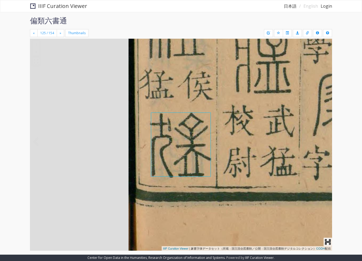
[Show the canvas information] (307, 33)
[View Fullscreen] (36, 61)
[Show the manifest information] (317, 33)
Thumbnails (77, 33)
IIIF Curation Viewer (62, 6)
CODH (320, 248)
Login (326, 6)
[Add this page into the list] (278, 33)
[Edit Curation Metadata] (268, 33)
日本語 (290, 6)
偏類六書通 (48, 20)
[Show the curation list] (287, 33)
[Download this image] (297, 33)
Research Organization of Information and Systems (186, 257)
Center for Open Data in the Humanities (117, 257)
